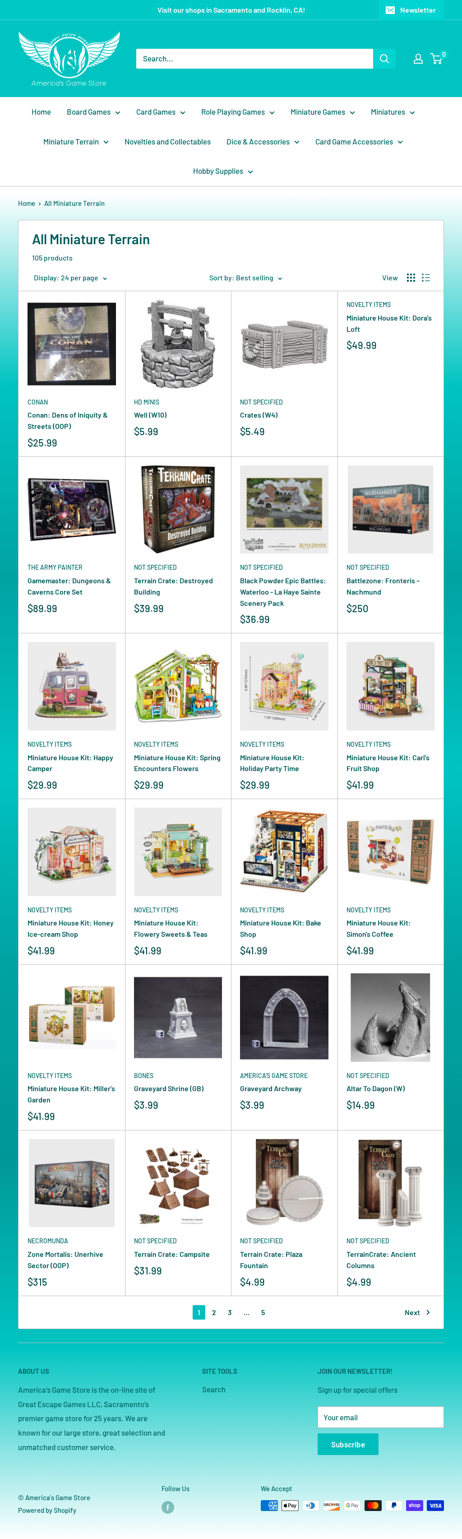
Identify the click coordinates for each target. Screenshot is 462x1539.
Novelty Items (368, 304)
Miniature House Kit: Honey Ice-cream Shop (71, 928)
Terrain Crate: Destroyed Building (173, 586)
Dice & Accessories (258, 141)
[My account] (418, 59)
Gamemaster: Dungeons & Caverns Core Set (69, 586)
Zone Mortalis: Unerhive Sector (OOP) (65, 1259)
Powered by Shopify (47, 1510)
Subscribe (348, 1444)
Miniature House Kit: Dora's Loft (389, 323)
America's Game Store (274, 1075)
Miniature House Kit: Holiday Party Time (272, 763)
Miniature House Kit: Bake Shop (280, 928)
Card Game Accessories (354, 141)
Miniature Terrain (71, 141)
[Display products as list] (426, 278)
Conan (38, 402)
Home (41, 111)
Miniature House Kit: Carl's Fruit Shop (388, 763)
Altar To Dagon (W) (375, 1088)
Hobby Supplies (218, 170)
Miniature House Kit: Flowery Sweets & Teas (171, 928)
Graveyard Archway (271, 1088)
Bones (143, 1075)
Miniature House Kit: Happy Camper (70, 763)
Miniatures (388, 111)
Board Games (89, 111)
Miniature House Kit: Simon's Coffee (378, 928)
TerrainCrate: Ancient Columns (381, 1259)
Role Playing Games (233, 111)
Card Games (156, 111)
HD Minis (146, 402)
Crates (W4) (258, 414)
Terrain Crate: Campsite (172, 1254)
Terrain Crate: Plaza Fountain (271, 1259)
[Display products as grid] (411, 278)
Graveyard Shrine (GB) (168, 1088)
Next (412, 1312)
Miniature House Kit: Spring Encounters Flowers (177, 763)
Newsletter (418, 9)
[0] (436, 58)
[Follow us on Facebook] (168, 1507)
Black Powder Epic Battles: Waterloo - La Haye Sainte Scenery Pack (283, 591)
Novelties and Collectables (168, 141)
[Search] (384, 59)
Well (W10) (150, 414)
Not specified (261, 402)
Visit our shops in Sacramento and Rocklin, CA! (231, 9)
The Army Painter (55, 567)
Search (214, 1389)
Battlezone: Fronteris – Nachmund (383, 586)
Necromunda (48, 1241)
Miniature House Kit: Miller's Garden (71, 1094)
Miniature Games (318, 111)
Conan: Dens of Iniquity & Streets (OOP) (68, 420)
